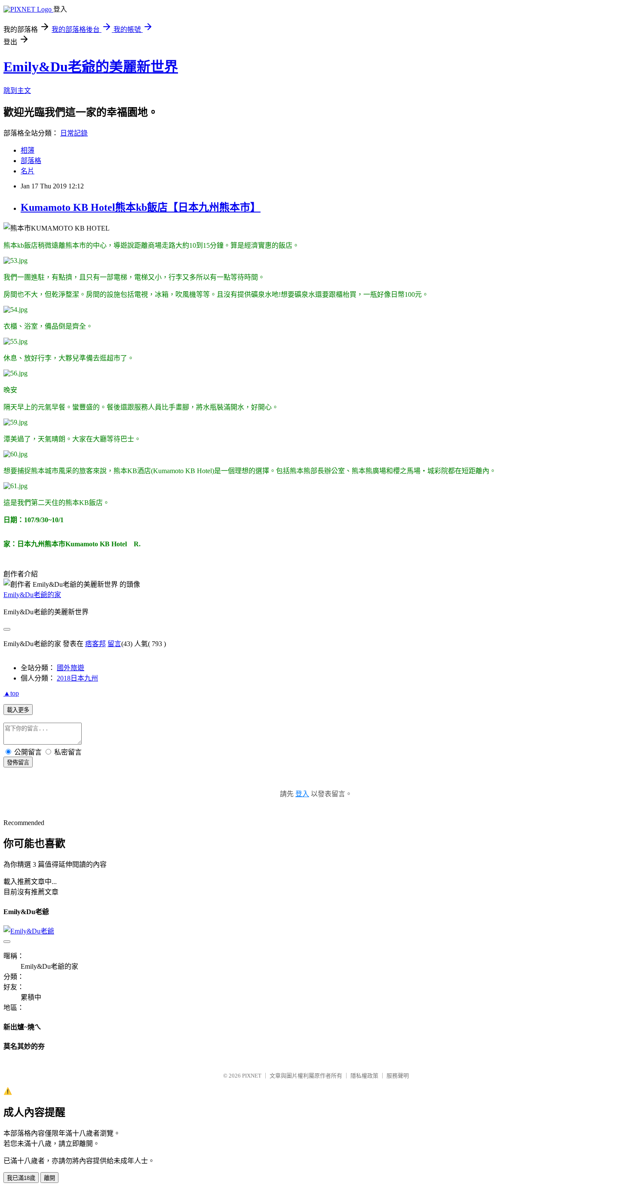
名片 (27, 171)
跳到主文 (17, 90)
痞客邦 (95, 643)
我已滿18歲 (21, 1178)
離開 (49, 1178)
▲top (11, 693)
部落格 (31, 160)
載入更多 (18, 710)
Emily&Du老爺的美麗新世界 (90, 66)
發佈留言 (18, 762)
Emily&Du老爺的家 (32, 594)
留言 (114, 643)
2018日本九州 (77, 678)
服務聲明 (398, 1075)
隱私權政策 (364, 1075)
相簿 (27, 150)
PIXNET (251, 1075)
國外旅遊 (70, 667)
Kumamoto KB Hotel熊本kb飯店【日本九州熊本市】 (141, 207)
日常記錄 (74, 133)
